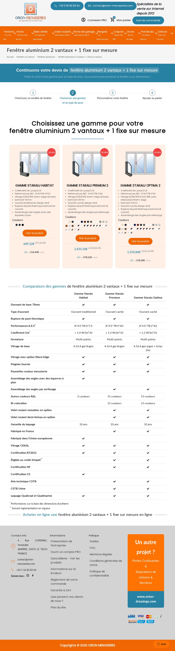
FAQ (92, 548)
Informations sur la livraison (63, 571)
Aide (163, 644)
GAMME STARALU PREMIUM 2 (87, 185)
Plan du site (58, 607)
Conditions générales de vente (106, 563)
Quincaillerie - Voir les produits (65, 560)
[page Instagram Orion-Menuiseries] (27, 576)
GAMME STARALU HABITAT (34, 185)
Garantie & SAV (61, 590)
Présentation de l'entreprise (61, 543)
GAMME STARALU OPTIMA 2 (140, 185)
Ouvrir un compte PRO (66, 552)
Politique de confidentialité (99, 573)
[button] (9, 31)
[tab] (33, 95)
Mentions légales (101, 554)
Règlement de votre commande (64, 582)
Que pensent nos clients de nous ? (67, 599)
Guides (94, 541)
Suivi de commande (148, 20)
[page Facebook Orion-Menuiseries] (32, 576)
